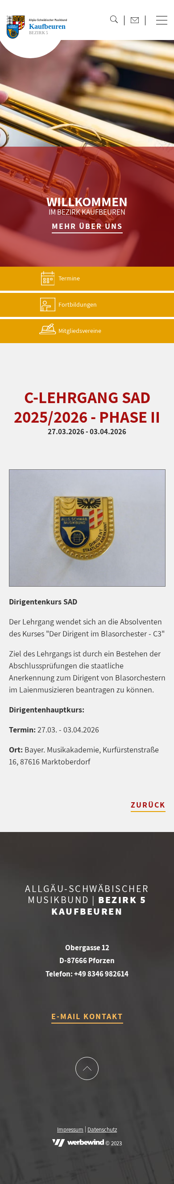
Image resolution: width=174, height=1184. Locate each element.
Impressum (70, 1130)
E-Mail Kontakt (87, 1016)
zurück (148, 805)
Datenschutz (102, 1130)
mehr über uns (87, 226)
